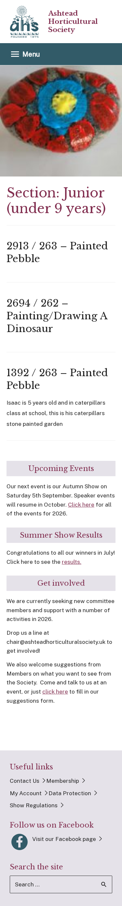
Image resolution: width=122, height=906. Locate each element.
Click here (81, 504)
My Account (26, 793)
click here (55, 691)
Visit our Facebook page (64, 839)
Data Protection (69, 793)
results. (71, 562)
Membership (62, 781)
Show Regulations (34, 805)
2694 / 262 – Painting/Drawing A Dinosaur (57, 316)
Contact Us (24, 781)
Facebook (19, 842)
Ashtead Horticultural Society (73, 21)
